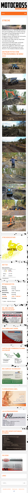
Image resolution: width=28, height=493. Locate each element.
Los (24, 483)
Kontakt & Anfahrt (7, 489)
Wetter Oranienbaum (6, 267)
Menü (3, 13)
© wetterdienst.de (5, 278)
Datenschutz (21, 489)
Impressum (14, 489)
